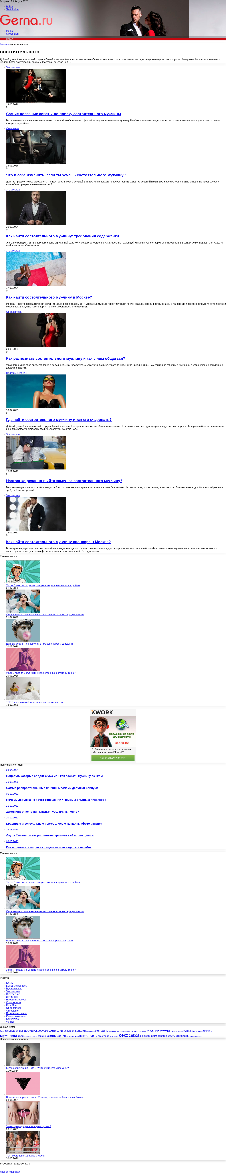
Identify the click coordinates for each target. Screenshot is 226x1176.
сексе (143, 1035)
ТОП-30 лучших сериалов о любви (25, 1155)
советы (171, 1036)
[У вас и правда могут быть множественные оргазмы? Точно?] (23, 670)
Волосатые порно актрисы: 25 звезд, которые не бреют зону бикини (44, 1097)
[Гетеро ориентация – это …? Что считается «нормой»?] (23, 1065)
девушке (43, 1030)
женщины (102, 1030)
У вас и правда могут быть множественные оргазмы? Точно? (41, 673)
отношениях (72, 1036)
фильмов (197, 1036)
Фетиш (10, 1021)
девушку (69, 1030)
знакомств (125, 1031)
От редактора (14, 1008)
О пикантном (13, 1002)
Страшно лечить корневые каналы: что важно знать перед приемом (45, 614)
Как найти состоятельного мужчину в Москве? (49, 297)
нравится (27, 1036)
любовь (142, 1031)
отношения (58, 1035)
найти (21, 1036)
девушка (30, 1030)
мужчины (8, 1035)
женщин (80, 1030)
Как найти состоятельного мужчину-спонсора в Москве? (58, 542)
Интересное (13, 994)
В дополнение (14, 988)
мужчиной (197, 1031)
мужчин (153, 1030)
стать (190, 1036)
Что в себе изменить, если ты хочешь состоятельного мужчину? (66, 175)
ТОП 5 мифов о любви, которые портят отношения (35, 702)
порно (93, 1035)
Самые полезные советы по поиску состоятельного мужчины (63, 114)
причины (114, 1036)
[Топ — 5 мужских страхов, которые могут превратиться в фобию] (23, 582)
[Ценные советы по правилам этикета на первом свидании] (23, 641)
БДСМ (9, 983)
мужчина (166, 1030)
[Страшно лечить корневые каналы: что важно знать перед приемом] (23, 611)
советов (162, 1035)
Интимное (12, 997)
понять (83, 1035)
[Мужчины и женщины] (26, 25)
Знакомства (13, 991)
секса (134, 1035)
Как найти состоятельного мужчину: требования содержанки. (63, 236)
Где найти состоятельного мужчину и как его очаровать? (59, 420)
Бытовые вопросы (16, 985)
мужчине (188, 1030)
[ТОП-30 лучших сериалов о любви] (23, 1153)
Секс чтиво (12, 1019)
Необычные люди (16, 999)
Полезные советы (16, 1013)
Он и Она (11, 1005)
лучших (134, 1031)
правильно (103, 1036)
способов (182, 1035)
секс (123, 1035)
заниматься (114, 1031)
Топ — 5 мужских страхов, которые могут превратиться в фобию (43, 585)
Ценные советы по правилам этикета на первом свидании (39, 643)
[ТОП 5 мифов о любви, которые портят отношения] (23, 699)
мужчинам (178, 1031)
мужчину (207, 1030)
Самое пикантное (16, 1016)
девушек (17, 1030)
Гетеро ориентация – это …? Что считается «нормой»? (37, 1068)
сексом (152, 1035)
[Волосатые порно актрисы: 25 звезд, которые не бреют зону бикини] (23, 1094)
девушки (56, 1030)
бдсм (2, 1031)
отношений (44, 1036)
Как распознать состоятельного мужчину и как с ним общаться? (65, 358)
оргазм (34, 1036)
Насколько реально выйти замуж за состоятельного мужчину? (64, 481)
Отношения (12, 1010)
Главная (5, 44)
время (8, 1030)
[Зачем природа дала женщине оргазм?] (23, 1123)
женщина (90, 1031)
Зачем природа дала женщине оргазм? (28, 1126)
